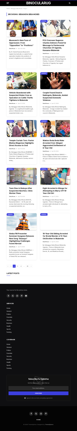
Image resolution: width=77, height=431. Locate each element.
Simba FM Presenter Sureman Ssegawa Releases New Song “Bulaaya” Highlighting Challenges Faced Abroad (21, 239)
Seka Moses (12, 48)
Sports (9, 329)
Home (8, 8)
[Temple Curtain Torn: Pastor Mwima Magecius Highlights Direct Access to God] (22, 128)
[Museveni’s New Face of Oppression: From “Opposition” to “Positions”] (22, 28)
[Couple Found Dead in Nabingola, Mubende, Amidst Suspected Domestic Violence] (55, 80)
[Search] (69, 3)
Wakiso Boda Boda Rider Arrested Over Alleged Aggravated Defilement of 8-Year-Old (54, 144)
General (10, 21)
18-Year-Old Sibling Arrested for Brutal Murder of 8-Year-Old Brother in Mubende (55, 236)
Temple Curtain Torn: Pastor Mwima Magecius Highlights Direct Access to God (21, 143)
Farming (9, 332)
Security (9, 320)
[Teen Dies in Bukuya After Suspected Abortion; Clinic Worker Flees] (22, 176)
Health (9, 326)
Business (10, 73)
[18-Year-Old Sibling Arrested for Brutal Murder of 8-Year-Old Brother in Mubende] (55, 221)
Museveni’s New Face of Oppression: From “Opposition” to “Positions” (21, 42)
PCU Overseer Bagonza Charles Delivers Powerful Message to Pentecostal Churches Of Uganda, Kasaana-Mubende (54, 45)
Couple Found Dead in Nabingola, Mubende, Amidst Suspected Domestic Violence (55, 96)
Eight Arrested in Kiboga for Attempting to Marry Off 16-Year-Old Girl (55, 190)
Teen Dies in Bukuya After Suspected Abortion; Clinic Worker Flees (21, 190)
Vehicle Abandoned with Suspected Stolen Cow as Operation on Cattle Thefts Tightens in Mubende (21, 96)
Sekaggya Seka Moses (16, 8)
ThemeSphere (49, 424)
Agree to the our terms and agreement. (39, 398)
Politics (9, 314)
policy (44, 398)
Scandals (9, 317)
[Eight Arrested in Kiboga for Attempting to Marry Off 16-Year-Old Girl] (55, 176)
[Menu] (8, 3)
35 (27, 266)
